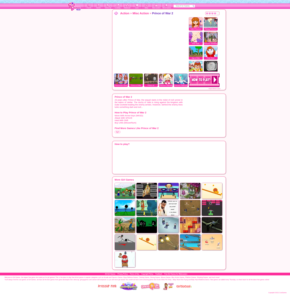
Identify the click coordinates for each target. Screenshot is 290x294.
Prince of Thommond (151, 85)
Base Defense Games (130, 277)
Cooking (117, 8)
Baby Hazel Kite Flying (180, 279)
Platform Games (190, 277)
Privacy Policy (123, 274)
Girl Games (116, 13)
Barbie (98, 8)
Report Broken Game (214, 88)
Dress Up (108, 8)
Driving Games (155, 277)
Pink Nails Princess (195, 44)
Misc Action (141, 13)
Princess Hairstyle (181, 85)
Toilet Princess (195, 29)
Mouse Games (166, 277)
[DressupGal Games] (168, 290)
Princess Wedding (210, 43)
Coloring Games (144, 277)
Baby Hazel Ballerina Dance (200, 279)
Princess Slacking (166, 85)
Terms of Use (134, 274)
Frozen (89, 8)
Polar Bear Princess (211, 58)
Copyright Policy (147, 274)
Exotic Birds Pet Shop (164, 279)
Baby (146, 8)
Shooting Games (202, 277)
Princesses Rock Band (121, 85)
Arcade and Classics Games (113, 277)
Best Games (156, 8)
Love (136, 8)
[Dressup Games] (150, 290)
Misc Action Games (178, 277)
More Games (167, 8)
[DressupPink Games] (107, 290)
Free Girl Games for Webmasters (175, 274)
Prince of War (136, 85)
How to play (204, 80)
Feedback (158, 274)
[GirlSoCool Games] (184, 290)
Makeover (127, 8)
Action (124, 13)
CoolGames (283, 292)
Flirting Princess (211, 29)
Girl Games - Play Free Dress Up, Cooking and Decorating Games (75, 6)
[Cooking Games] (128, 290)
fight (117, 132)
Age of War (196, 58)
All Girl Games (110, 274)
